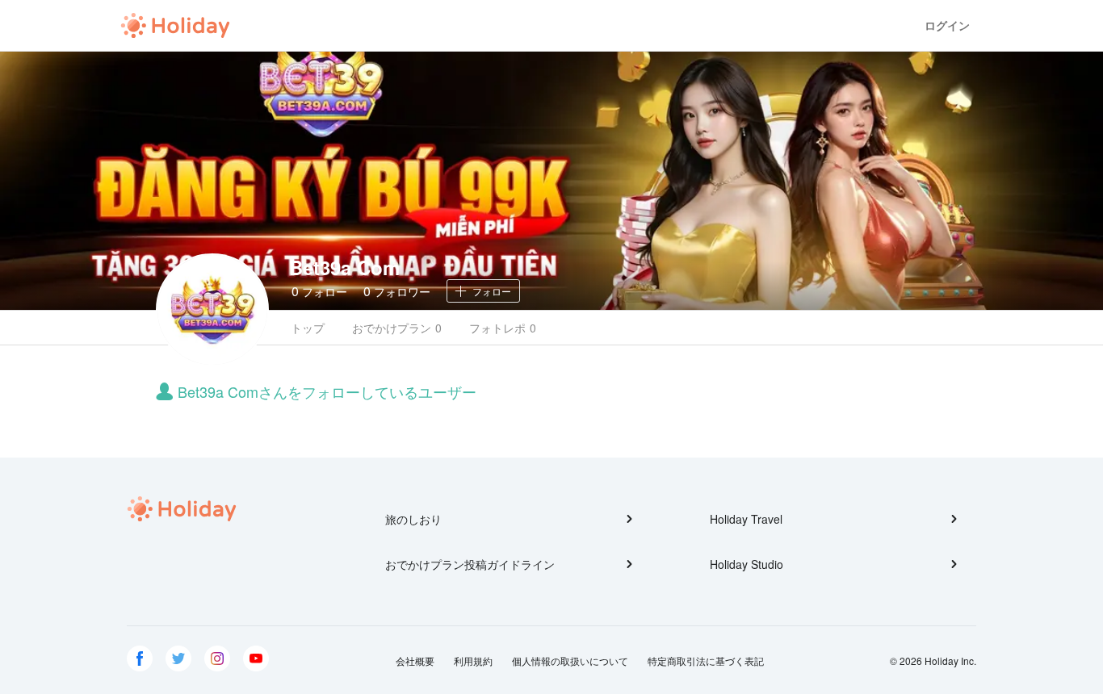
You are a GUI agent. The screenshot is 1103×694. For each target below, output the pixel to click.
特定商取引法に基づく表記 (706, 660)
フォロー (319, 291)
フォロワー (396, 291)
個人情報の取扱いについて (570, 660)
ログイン (947, 25)
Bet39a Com (344, 267)
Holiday (175, 26)
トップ (308, 328)
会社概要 (415, 660)
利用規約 (473, 660)
